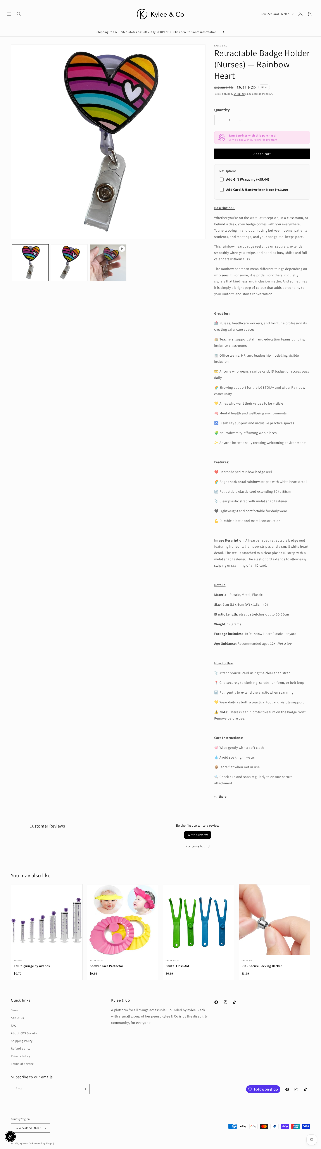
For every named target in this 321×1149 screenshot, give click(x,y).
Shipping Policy (22, 1041)
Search (16, 1010)
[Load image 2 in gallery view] (69, 262)
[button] (9, 14)
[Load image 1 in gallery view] (30, 262)
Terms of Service (22, 1064)
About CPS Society (24, 1033)
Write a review (198, 835)
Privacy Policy (20, 1056)
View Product (46, 922)
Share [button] (223, 796)
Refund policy (20, 1048)
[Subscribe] (84, 1089)
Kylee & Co (26, 1143)
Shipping (239, 93)
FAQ (13, 1026)
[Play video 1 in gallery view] (108, 262)
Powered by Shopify (43, 1143)
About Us (17, 1018)
